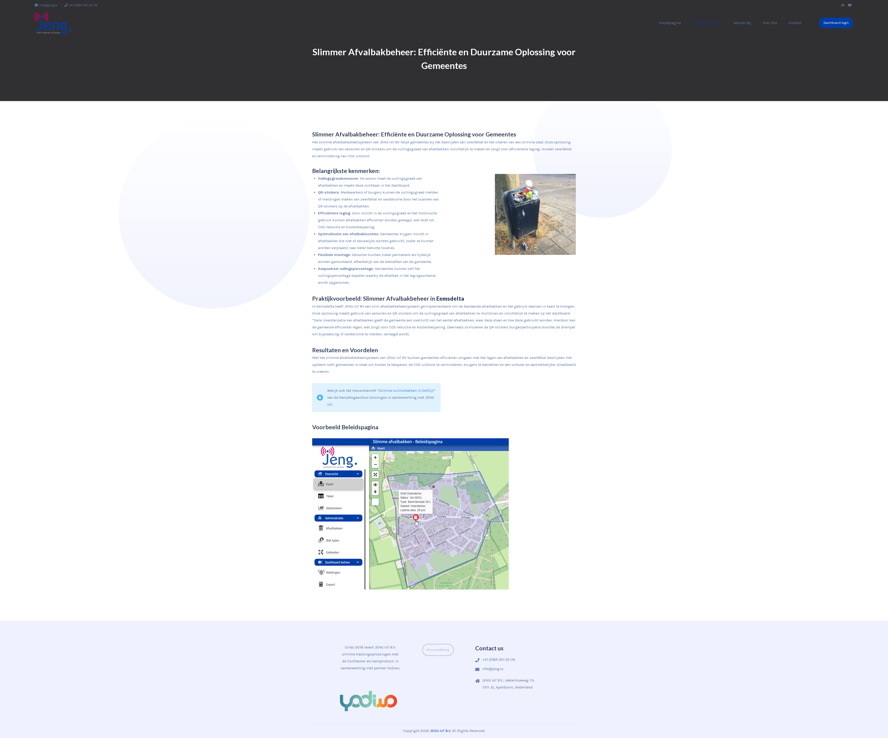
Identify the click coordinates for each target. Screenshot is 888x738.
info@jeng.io (48, 5)
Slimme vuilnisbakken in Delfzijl (406, 390)
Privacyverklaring (438, 650)
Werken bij (742, 23)
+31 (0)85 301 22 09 (83, 5)
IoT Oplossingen (705, 23)
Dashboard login (836, 23)
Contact (795, 23)
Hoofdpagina (670, 23)
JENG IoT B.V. (440, 731)
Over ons (770, 23)
